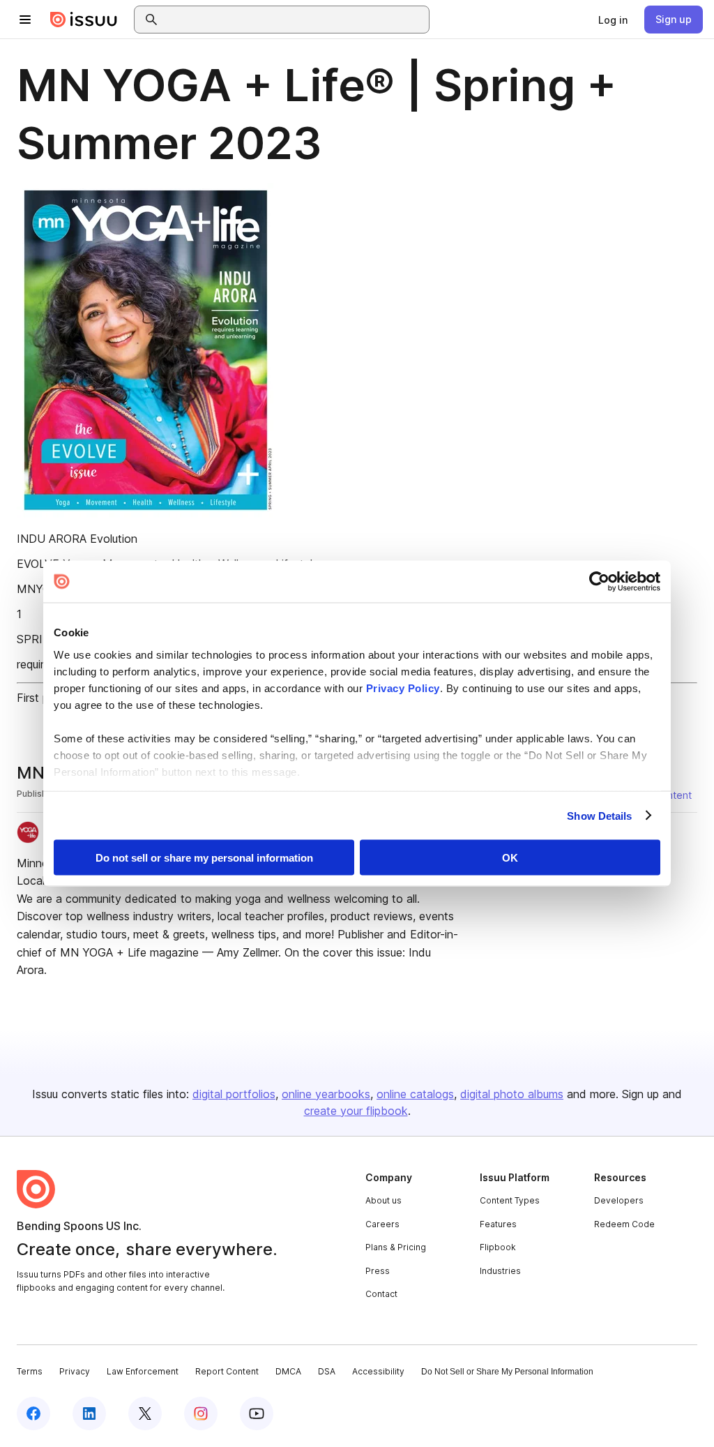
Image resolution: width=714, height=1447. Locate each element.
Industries (500, 1271)
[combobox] (294, 19)
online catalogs (415, 1094)
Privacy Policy (403, 687)
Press (377, 1271)
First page (42, 698)
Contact (381, 1294)
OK (510, 858)
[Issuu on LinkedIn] (89, 1413)
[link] (613, 19)
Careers (382, 1224)
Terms (30, 1371)
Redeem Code (624, 1224)
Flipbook (498, 1247)
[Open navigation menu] (25, 19)
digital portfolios (233, 1094)
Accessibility (378, 1371)
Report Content (227, 1371)
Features (498, 1224)
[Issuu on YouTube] (256, 1413)
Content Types (510, 1200)
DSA (326, 1371)
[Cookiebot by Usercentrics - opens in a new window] (599, 581)
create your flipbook (356, 1111)
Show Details (599, 815)
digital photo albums (511, 1094)
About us (383, 1200)
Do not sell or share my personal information (204, 858)
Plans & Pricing (395, 1247)
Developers (619, 1200)
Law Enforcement (142, 1371)
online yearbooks (326, 1094)
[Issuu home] (84, 19)
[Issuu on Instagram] (201, 1413)
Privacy (74, 1371)
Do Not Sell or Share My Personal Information (507, 1372)
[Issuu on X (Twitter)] (145, 1413)
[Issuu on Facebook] (33, 1413)
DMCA (288, 1371)
